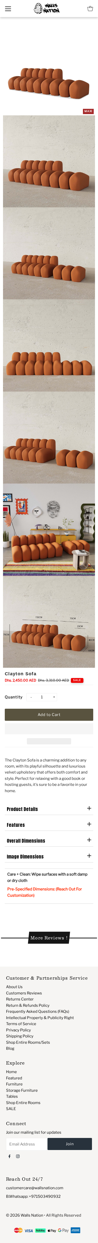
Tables (12, 1096)
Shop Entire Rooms (23, 1102)
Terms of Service (21, 1023)
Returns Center (20, 999)
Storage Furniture (22, 1090)
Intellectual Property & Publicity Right (40, 1017)
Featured (14, 1078)
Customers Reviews (24, 993)
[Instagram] (18, 1156)
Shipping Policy (19, 1036)
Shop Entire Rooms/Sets (28, 1042)
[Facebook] (10, 1156)
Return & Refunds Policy (28, 1005)
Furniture (14, 1084)
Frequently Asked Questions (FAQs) (37, 1011)
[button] (49, 728)
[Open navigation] (8, 9)
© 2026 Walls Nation (24, 1215)
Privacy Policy (18, 1030)
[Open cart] (90, 9)
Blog (10, 1048)
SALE (11, 1108)
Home (11, 1071)
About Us (14, 986)
